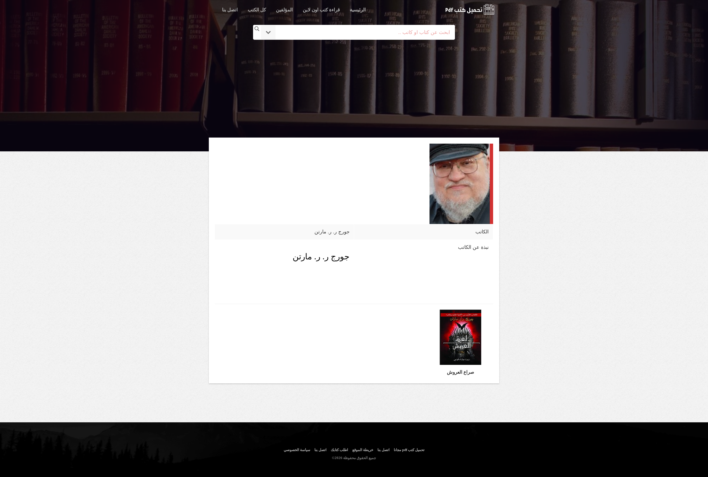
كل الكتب (257, 9)
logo (469, 9)
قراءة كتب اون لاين (321, 9)
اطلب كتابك (339, 450)
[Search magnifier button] (257, 29)
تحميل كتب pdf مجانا (409, 450)
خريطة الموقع (362, 450)
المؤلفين (284, 9)
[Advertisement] (355, 89)
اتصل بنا (230, 9)
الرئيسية (358, 9)
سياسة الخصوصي (297, 450)
